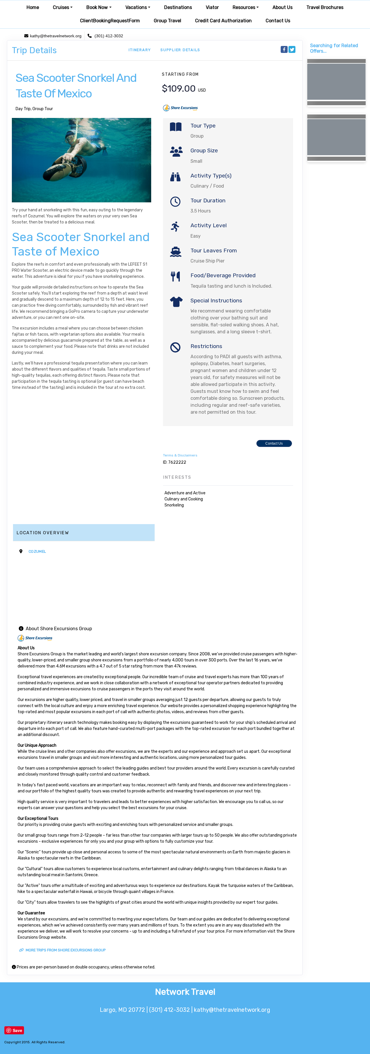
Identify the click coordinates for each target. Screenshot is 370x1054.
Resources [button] (244, 7)
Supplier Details (180, 50)
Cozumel (37, 551)
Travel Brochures (324, 7)
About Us (283, 7)
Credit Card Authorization (223, 20)
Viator (212, 7)
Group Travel (167, 20)
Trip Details (34, 50)
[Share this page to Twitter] (291, 49)
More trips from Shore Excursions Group (65, 950)
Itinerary (140, 50)
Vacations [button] (136, 7)
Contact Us (278, 20)
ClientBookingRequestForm (110, 20)
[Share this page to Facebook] (284, 49)
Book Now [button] (97, 7)
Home (33, 7)
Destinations (178, 7)
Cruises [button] (61, 7)
